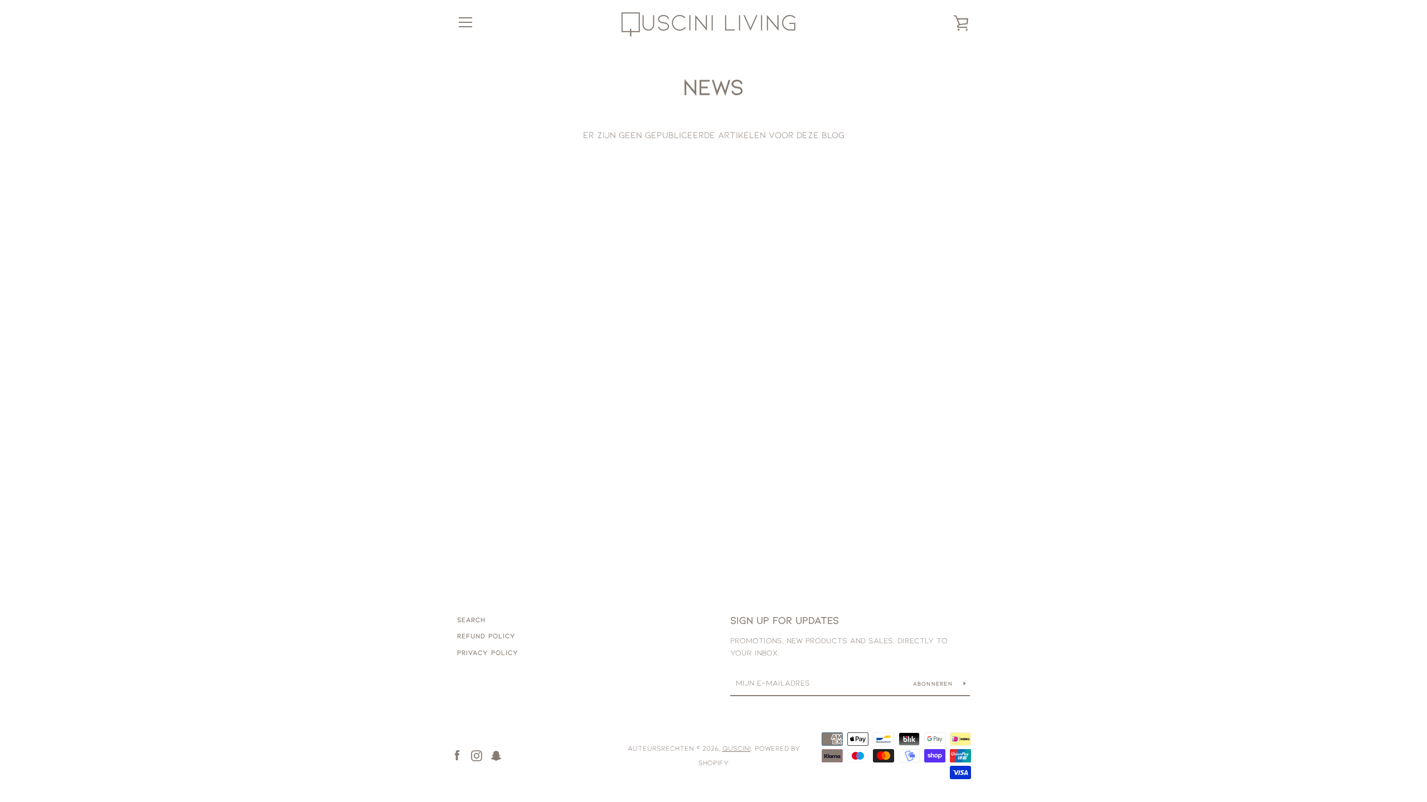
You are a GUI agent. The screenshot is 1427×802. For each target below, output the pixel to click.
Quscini (736, 748)
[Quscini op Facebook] (457, 754)
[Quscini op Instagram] (476, 754)
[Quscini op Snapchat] (496, 754)
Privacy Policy (487, 652)
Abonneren (934, 683)
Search (471, 619)
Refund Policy (486, 635)
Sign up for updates (784, 620)
